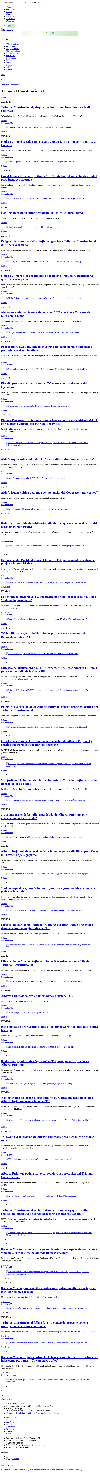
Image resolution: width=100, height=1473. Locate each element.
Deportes (10, 21)
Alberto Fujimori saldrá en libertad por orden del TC (37, 995)
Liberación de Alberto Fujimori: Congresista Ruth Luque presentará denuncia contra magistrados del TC (47, 926)
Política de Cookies (52, 1413)
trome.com (48, 1470)
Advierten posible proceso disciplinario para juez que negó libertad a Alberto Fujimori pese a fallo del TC (47, 1099)
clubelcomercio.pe (19, 1470)
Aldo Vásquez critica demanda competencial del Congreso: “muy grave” (49, 492)
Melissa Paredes (12, 53)
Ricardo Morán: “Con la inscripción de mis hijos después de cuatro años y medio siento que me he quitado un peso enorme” (49, 1251)
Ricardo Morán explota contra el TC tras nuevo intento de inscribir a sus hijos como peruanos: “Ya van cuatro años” (49, 1358)
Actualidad (10, 18)
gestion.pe (31, 1470)
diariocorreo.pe (59, 1470)
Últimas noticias (12, 44)
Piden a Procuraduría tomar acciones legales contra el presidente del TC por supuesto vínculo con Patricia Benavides (49, 421)
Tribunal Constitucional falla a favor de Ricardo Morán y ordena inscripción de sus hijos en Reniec (44, 1324)
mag (80, 1470)
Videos (9, 7)
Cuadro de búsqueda (33, 2)
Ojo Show (10, 9)
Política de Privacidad (35, 1413)
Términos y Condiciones (16, 1413)
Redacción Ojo (7, 123)
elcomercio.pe (6, 1470)
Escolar (9, 69)
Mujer (8, 14)
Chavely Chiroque (8, 1375)
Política (9, 60)
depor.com (40, 1470)
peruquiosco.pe (71, 1470)
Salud (8, 67)
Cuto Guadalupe (13, 51)
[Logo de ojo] (7, 29)
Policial (9, 11)
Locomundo (11, 16)
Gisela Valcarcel (13, 46)
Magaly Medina (12, 48)
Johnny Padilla (7, 1267)
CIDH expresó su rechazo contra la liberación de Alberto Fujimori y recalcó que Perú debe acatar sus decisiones (46, 742)
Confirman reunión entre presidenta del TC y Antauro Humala (43, 212)
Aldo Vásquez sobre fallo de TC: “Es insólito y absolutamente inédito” (48, 459)
